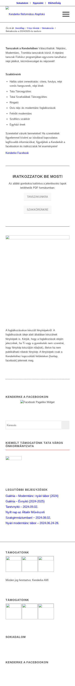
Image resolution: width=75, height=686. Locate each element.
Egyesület (38, 3)
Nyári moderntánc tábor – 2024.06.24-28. (32, 523)
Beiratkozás (48, 28)
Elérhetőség (54, 3)
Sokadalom (22, 3)
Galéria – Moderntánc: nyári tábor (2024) (32, 496)
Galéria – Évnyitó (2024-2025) (25, 501)
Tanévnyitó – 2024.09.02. (22, 506)
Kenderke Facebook (17, 152)
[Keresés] (54, 14)
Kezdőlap (19, 28)
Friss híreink (33, 28)
